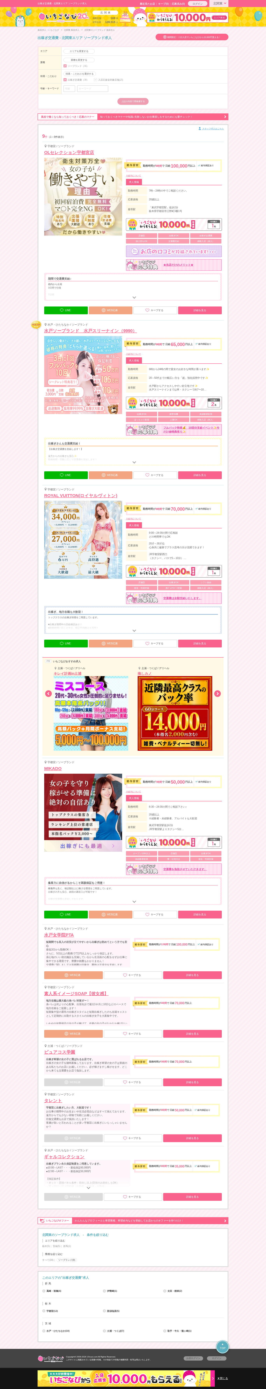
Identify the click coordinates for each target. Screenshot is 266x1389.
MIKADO (53, 768)
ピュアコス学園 (59, 1052)
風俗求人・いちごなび (48, 30)
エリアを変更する (79, 51)
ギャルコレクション (64, 1156)
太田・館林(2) (174, 1291)
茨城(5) (56, 1246)
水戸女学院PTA (59, 934)
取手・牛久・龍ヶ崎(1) (179, 1331)
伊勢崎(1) (112, 1291)
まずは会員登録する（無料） (133, 1268)
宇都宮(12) (52, 1311)
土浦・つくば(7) (115, 1331)
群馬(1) (67, 1246)
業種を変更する (79, 60)
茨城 (48, 1323)
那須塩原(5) (113, 1311)
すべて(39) (48, 1260)
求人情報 (134, 182)
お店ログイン (193, 1358)
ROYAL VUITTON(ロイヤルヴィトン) (80, 495)
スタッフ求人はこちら (213, 128)
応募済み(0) (178, 3)
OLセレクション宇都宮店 (69, 152)
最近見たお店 (147, 3)
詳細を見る (200, 310)
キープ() (163, 3)
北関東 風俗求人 (71, 30)
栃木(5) (46, 1246)
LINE (68, 310)
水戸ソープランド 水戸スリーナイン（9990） (90, 330)
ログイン (198, 3)
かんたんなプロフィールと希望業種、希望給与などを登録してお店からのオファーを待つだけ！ (115, 1220)
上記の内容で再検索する (133, 101)
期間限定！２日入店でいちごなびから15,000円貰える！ (194, 37)
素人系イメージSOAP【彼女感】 (76, 993)
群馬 (48, 1283)
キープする (157, 310)
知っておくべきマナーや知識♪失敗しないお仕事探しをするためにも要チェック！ (117, 116)
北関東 (218, 3)
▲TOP (222, 1346)
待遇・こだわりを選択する (80, 73)
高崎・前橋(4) (54, 1291)
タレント (53, 1100)
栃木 (48, 1303)
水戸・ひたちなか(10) (58, 1331)
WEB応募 (112, 310)
